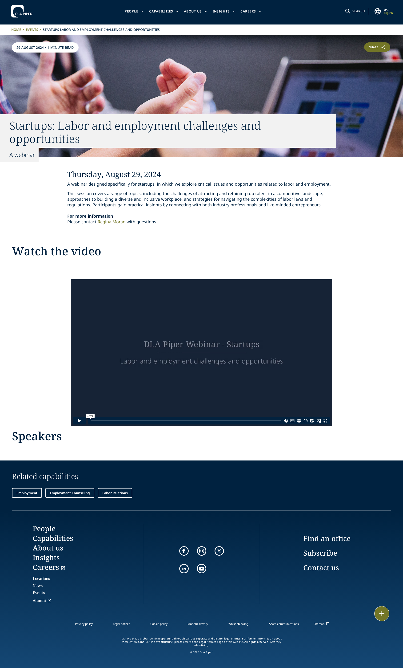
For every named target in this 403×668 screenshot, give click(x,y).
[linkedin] (184, 568)
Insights (221, 11)
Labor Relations (115, 493)
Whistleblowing (238, 624)
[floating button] (381, 613)
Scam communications (284, 624)
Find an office (327, 538)
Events (32, 29)
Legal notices (121, 624)
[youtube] (201, 568)
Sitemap (319, 624)
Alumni (39, 600)
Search (358, 11)
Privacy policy (84, 624)
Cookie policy (159, 624)
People (131, 11)
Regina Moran (111, 221)
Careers (248, 11)
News (38, 585)
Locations (41, 578)
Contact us (321, 567)
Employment (26, 493)
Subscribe (320, 553)
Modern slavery (198, 624)
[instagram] (201, 551)
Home (16, 29)
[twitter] (219, 551)
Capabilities (161, 11)
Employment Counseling (70, 493)
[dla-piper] (23, 11)
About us (193, 11)
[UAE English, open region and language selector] (378, 11)
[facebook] (184, 551)
